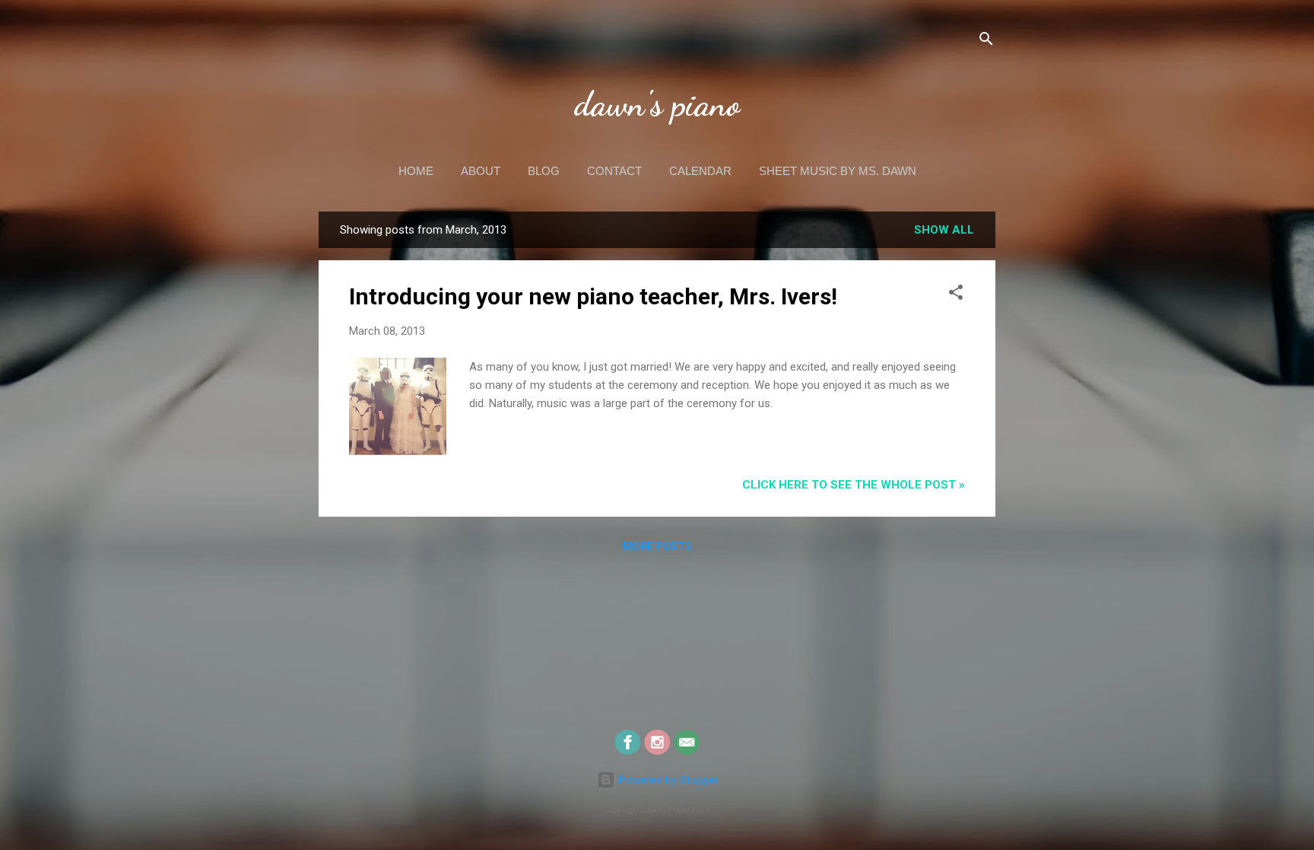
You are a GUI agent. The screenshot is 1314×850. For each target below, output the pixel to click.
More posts (657, 546)
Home (415, 170)
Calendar (700, 170)
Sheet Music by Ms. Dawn (837, 170)
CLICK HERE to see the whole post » (853, 485)
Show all (944, 230)
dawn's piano (657, 104)
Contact (614, 170)
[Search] (986, 41)
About (480, 170)
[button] (956, 295)
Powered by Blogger (666, 780)
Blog (544, 170)
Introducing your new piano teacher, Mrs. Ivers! (593, 296)
